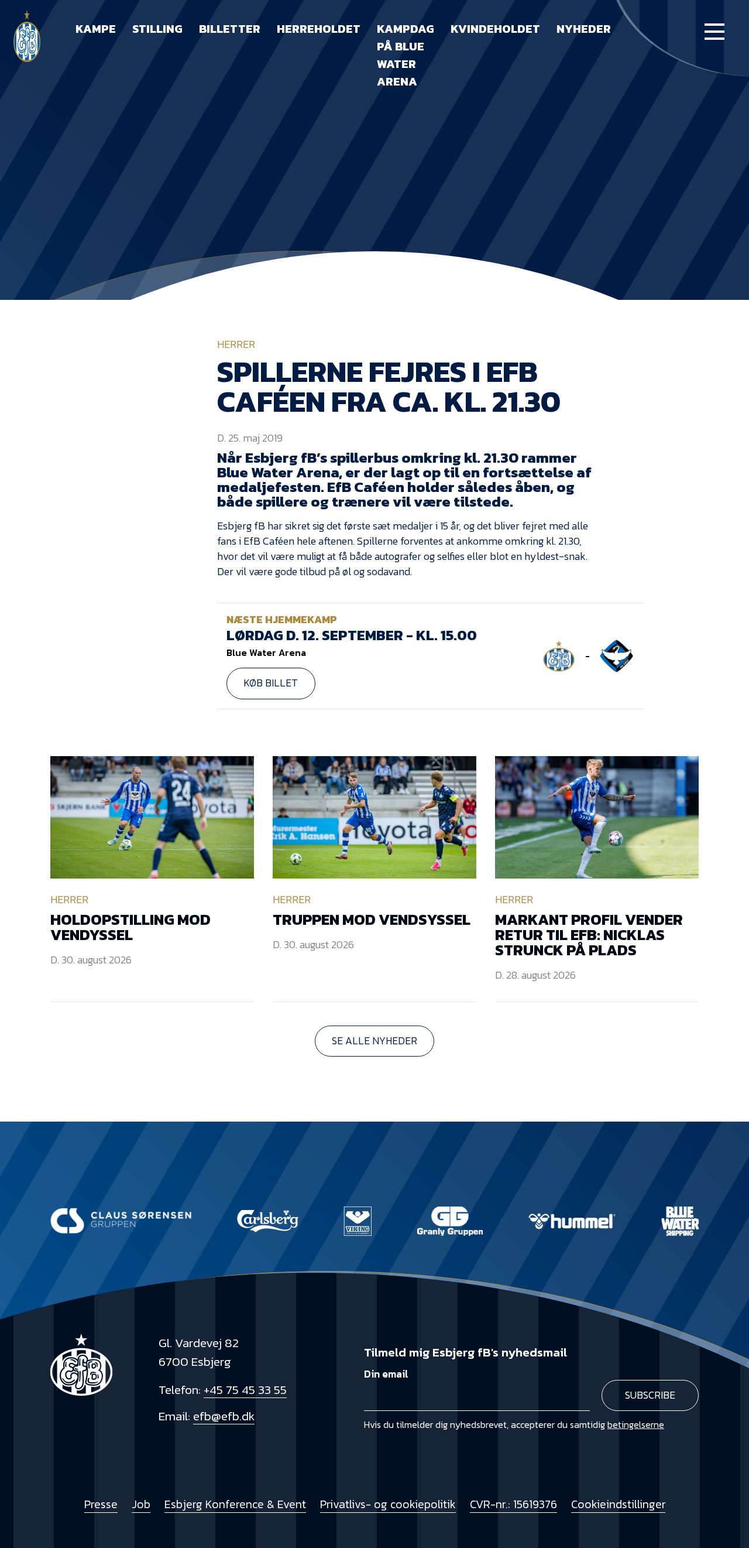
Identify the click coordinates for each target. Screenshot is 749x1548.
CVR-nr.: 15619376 (513, 1504)
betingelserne (635, 1424)
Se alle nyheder (374, 1040)
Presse (101, 1504)
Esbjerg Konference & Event (235, 1504)
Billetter (229, 28)
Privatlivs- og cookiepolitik (388, 1504)
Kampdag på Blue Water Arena (405, 55)
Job (141, 1504)
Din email (386, 1374)
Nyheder (583, 28)
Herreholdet (318, 28)
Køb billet (270, 683)
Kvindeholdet (495, 28)
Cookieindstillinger (618, 1504)
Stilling (157, 28)
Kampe (95, 28)
